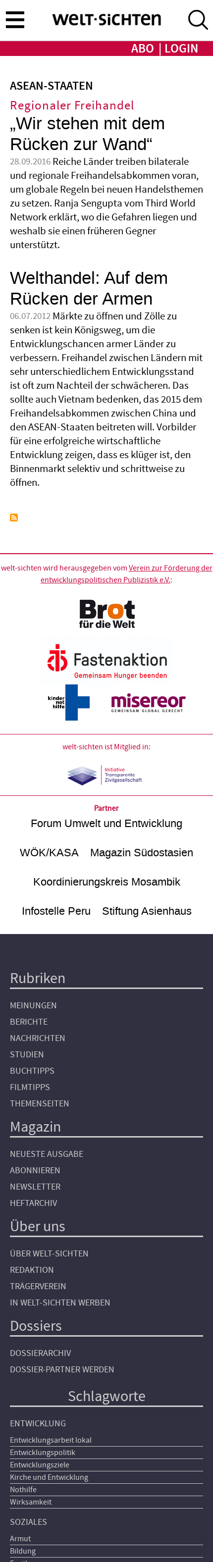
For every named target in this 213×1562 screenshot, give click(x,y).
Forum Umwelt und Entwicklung (106, 823)
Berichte (29, 1022)
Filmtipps (30, 1087)
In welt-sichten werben (60, 1302)
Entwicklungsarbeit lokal (51, 1440)
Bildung (23, 1551)
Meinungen (33, 1005)
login (181, 49)
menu (15, 19)
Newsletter (35, 1187)
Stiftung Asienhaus (147, 911)
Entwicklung (38, 1423)
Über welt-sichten (49, 1253)
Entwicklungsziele (39, 1465)
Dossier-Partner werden (62, 1369)
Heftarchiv (33, 1203)
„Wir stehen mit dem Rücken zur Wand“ (87, 134)
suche (198, 20)
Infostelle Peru (56, 911)
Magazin (35, 1127)
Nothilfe (23, 1490)
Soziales (28, 1522)
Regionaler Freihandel (72, 106)
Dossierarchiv (40, 1353)
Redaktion (32, 1270)
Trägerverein (38, 1286)
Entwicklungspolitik (42, 1453)
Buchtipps (32, 1071)
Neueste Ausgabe (46, 1154)
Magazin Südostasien (141, 852)
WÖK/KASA (49, 852)
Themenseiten (39, 1103)
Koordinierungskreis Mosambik (106, 882)
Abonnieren (35, 1170)
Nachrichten (37, 1038)
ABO (142, 49)
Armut (20, 1539)
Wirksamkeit (31, 1502)
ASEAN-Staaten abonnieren (14, 517)
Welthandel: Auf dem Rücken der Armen (89, 288)
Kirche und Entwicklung (49, 1477)
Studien (27, 1054)
